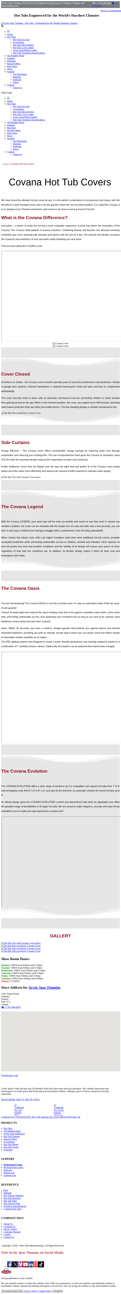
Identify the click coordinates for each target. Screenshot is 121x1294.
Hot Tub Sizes (10, 1201)
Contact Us (9, 1237)
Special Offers (13, 63)
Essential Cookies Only (12, 1291)
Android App (10, 1175)
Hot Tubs (11, 37)
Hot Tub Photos (11, 1144)
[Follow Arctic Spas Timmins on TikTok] (41, 1266)
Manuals (17, 77)
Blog (6, 1190)
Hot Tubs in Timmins (13, 1195)
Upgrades (8, 1150)
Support (10, 71)
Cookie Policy (45, 1291)
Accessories (18, 42)
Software (17, 79)
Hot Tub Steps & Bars (23, 45)
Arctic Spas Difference (14, 1134)
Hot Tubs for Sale (21, 39)
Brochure (11, 61)
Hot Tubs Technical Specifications (29, 53)
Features (11, 58)
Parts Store (12, 66)
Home (10, 34)
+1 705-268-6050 (104, 3)
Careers (7, 1234)
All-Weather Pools (15, 55)
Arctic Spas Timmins (44, 987)
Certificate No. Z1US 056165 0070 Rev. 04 (59, 1117)
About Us (17, 87)
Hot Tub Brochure (12, 1198)
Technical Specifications (15, 1206)
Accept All (57, 1291)
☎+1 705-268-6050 (11, 1007)
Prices (16, 82)
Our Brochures (20, 74)
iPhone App (9, 1172)
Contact (10, 85)
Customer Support (12, 1232)
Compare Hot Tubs (12, 1209)
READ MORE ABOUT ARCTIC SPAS (20, 1099)
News (10, 69)
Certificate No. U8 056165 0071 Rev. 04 (20, 1117)
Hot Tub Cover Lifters (23, 47)
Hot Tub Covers (11, 1147)
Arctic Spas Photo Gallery (25, 50)
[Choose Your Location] (9, 31)
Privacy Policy (10, 1229)
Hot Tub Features (12, 1136)
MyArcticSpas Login (13, 1167)
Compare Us (9, 1226)
